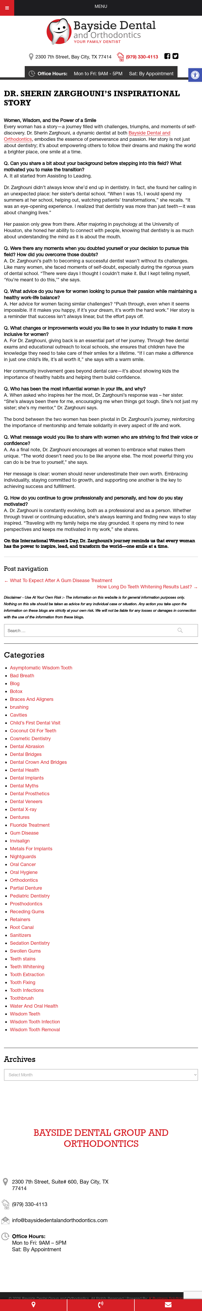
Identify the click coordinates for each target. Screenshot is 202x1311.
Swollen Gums (25, 951)
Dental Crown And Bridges (38, 762)
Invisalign (20, 840)
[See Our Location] (33, 1305)
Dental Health (24, 770)
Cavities (18, 715)
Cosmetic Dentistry (30, 738)
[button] (195, 75)
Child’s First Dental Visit (35, 723)
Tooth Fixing (22, 982)
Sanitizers (20, 935)
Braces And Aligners (31, 699)
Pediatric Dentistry (30, 896)
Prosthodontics (26, 903)
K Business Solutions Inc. (170, 1298)
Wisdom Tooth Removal (35, 1029)
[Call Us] (100, 1305)
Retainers (20, 919)
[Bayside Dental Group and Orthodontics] (101, 31)
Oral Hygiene (24, 872)
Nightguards (23, 856)
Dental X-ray (23, 809)
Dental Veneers (26, 801)
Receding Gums (27, 911)
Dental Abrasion (27, 746)
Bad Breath (22, 675)
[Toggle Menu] (7, 8)
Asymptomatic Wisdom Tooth (41, 667)
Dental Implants (27, 778)
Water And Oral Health (34, 1006)
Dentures (19, 817)
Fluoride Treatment (30, 825)
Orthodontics (24, 880)
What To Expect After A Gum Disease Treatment (58, 580)
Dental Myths (24, 785)
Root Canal (22, 927)
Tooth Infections (27, 990)
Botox (16, 691)
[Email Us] (168, 1305)
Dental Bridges (26, 754)
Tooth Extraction (27, 974)
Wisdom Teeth (25, 1014)
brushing (19, 707)
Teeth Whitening (27, 966)
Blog (14, 683)
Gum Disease (24, 833)
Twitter (175, 56)
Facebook (167, 56)
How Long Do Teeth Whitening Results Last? (147, 586)
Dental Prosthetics (29, 793)
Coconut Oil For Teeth (33, 730)
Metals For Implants (31, 848)
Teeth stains (23, 958)
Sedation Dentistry (30, 943)
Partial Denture (26, 888)
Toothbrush (22, 998)
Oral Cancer (23, 864)
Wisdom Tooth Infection (35, 1021)
